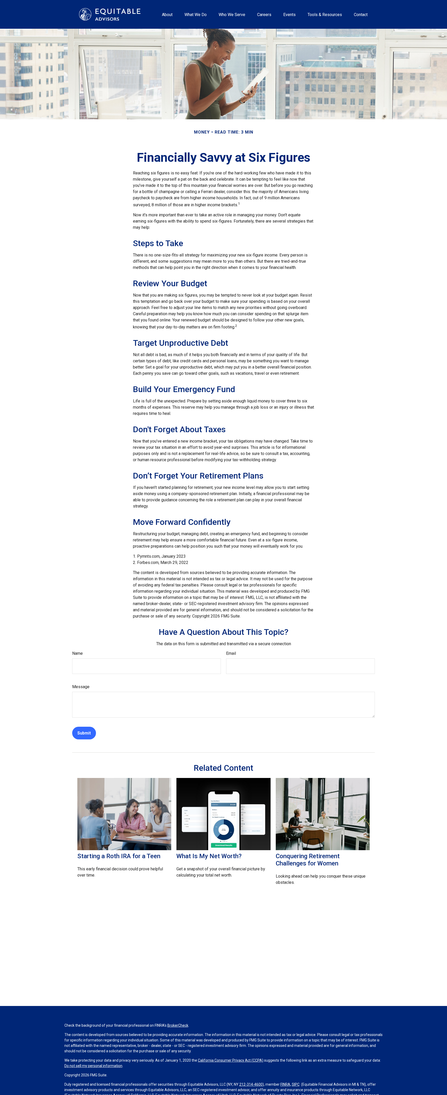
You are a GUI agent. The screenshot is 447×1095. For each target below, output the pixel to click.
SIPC (296, 1084)
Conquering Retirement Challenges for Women (308, 860)
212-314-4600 (251, 1084)
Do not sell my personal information (93, 1066)
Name (77, 653)
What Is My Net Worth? (209, 856)
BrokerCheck (177, 1025)
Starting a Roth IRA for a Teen (118, 856)
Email (231, 653)
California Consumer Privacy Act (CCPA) (230, 1060)
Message (81, 686)
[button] (167, 14)
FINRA (285, 1084)
